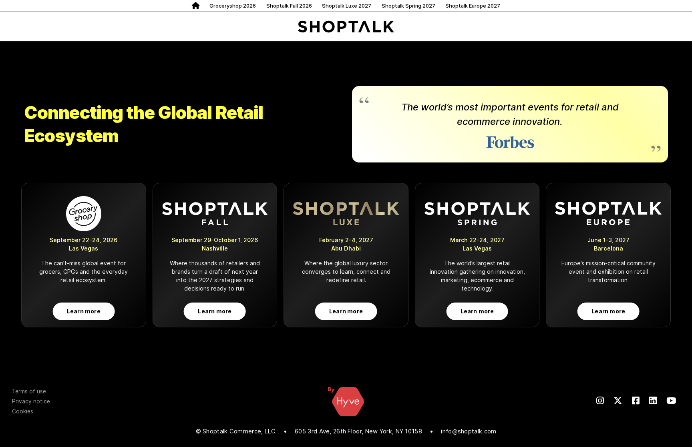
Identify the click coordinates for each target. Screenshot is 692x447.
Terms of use (29, 391)
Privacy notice (31, 401)
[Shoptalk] (346, 26)
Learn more (84, 311)
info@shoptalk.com (468, 431)
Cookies (22, 411)
